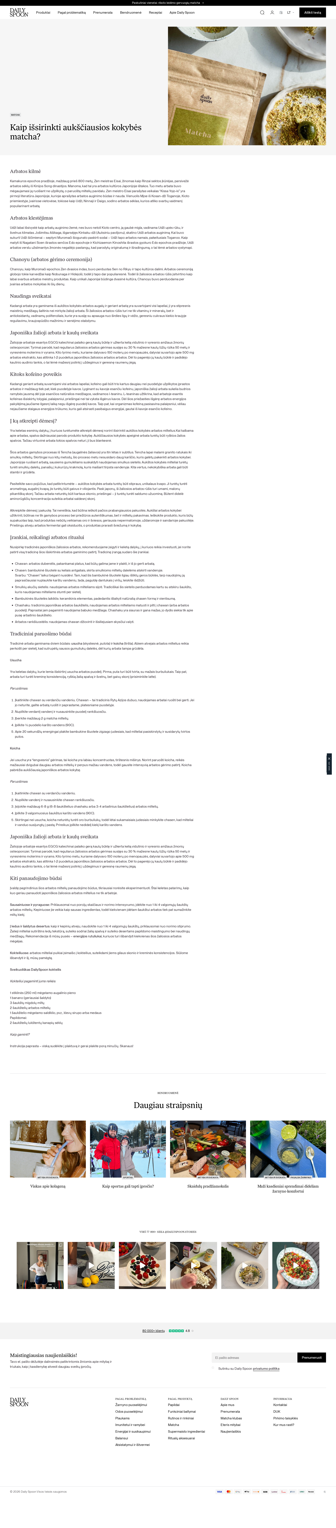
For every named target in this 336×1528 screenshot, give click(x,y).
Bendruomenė (131, 12)
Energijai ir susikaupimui (133, 1431)
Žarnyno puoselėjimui (131, 1405)
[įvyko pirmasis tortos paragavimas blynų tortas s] (142, 1265)
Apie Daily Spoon (182, 12)
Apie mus (227, 1405)
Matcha (173, 1425)
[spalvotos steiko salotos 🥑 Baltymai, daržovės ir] (295, 1265)
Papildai (174, 1405)
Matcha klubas (231, 1418)
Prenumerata (103, 12)
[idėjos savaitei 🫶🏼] (40, 1265)
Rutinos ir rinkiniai (181, 1418)
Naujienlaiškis (231, 1431)
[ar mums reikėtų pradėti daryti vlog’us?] (91, 1265)
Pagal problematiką (72, 12)
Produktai (43, 12)
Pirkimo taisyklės (285, 1418)
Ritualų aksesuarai (181, 1438)
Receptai (155, 12)
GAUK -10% (329, 766)
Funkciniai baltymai (182, 1411)
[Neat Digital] (324, 1491)
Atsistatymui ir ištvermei (132, 1445)
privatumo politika (266, 1369)
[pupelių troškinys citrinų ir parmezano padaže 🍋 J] (244, 1265)
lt (289, 12)
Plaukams (122, 1418)
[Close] (329, 759)
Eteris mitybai (230, 1425)
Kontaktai (280, 1405)
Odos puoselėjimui (129, 1411)
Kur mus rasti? (283, 1425)
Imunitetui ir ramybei (130, 1425)
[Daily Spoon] (19, 12)
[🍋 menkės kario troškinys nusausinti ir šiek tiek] (193, 1265)
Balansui (121, 1438)
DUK (276, 1411)
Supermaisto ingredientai (186, 1431)
